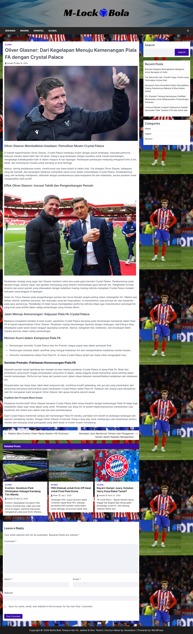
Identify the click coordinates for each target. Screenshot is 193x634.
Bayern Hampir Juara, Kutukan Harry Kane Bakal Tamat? (115, 489)
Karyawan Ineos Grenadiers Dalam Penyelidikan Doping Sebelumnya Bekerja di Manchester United (167, 88)
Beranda (10, 30)
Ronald (10, 63)
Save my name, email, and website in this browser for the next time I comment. (51, 606)
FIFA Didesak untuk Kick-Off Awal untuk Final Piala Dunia (71, 489)
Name (8, 579)
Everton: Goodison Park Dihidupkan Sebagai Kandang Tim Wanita (23, 491)
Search (182, 52)
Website (8, 592)
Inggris (24, 30)
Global (52, 30)
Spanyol (39, 30)
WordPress (157, 630)
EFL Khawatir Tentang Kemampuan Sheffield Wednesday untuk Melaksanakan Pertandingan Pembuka (167, 99)
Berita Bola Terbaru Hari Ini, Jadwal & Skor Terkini (76, 630)
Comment (10, 541)
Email (77, 579)
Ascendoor (130, 630)
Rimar (55, 495)
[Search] (188, 31)
